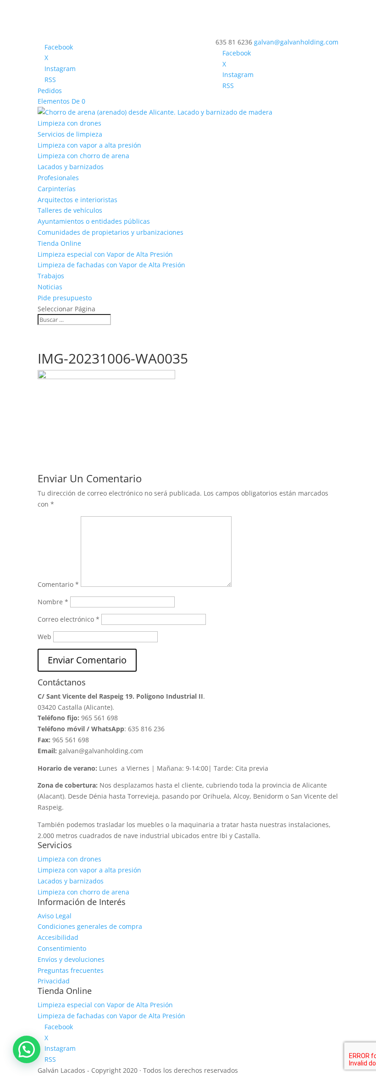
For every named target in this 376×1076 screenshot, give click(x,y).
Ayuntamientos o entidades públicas (94, 221)
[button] (26, 1049)
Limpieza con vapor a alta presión (89, 145)
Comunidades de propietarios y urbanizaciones (110, 232)
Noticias (50, 286)
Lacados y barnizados (71, 166)
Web (44, 636)
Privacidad (54, 981)
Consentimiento (62, 948)
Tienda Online (59, 243)
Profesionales (58, 177)
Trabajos (51, 275)
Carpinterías (57, 188)
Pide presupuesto (65, 297)
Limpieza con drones (69, 123)
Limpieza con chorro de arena (83, 155)
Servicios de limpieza (70, 134)
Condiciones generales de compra (90, 926)
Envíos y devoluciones (71, 959)
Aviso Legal (55, 915)
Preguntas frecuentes (71, 970)
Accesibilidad (58, 937)
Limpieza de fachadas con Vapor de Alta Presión (111, 264)
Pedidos (50, 90)
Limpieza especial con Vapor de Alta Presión (105, 254)
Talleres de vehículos (70, 210)
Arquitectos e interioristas (77, 199)
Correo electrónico (69, 619)
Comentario (58, 584)
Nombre (53, 601)
